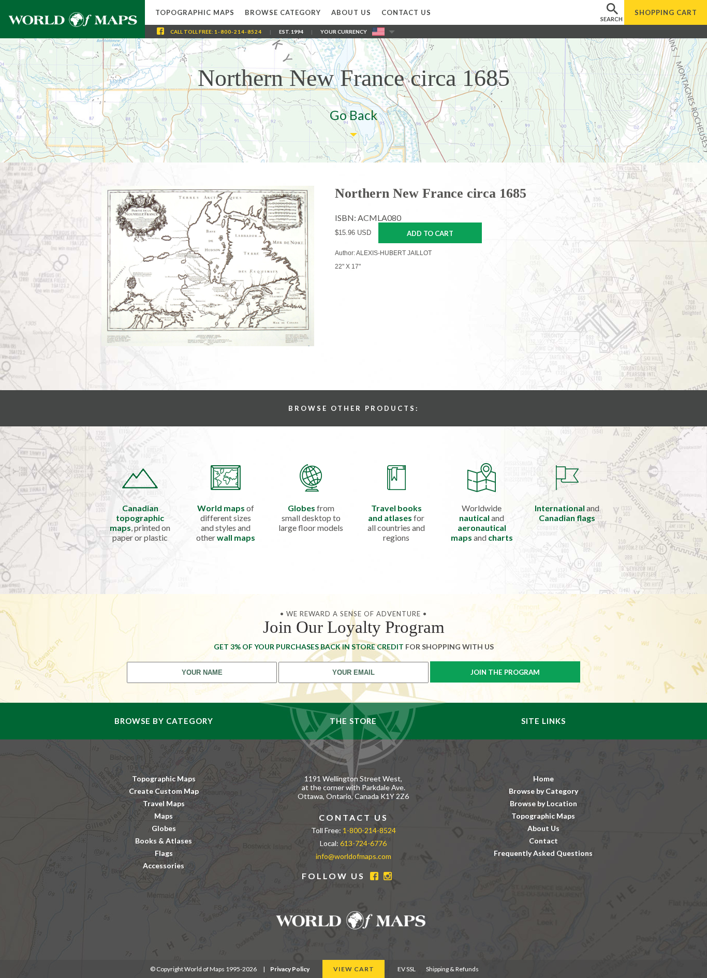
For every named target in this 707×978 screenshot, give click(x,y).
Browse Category (283, 12)
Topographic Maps (194, 12)
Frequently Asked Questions (543, 853)
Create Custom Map (164, 791)
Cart (666, 12)
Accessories (163, 865)
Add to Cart (430, 233)
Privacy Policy (290, 969)
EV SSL (406, 969)
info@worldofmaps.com (353, 856)
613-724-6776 (363, 843)
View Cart (353, 969)
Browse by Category (543, 791)
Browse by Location (543, 803)
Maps (163, 815)
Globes (164, 828)
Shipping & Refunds (452, 969)
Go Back (353, 115)
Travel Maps (164, 803)
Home (543, 778)
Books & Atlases (163, 840)
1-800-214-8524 (238, 31)
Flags (164, 853)
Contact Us (406, 12)
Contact (543, 840)
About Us (351, 12)
